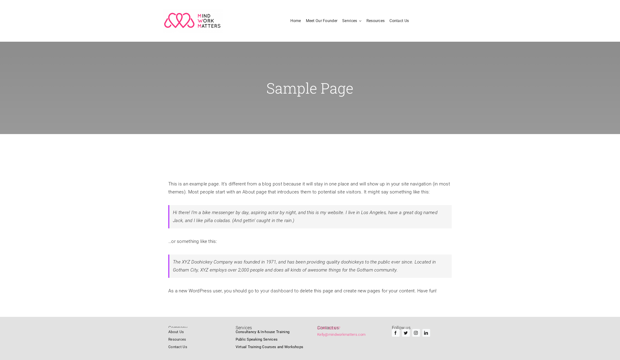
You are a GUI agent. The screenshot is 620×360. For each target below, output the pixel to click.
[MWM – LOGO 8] (193, 21)
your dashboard (276, 291)
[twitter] (406, 333)
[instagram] (416, 333)
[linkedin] (426, 333)
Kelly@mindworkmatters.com (341, 334)
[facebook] (396, 333)
